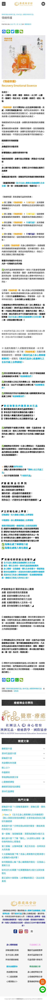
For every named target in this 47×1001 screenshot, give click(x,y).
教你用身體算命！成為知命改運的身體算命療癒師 (23, 571)
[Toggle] (44, 748)
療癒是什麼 (7, 748)
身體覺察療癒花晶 (28, 14)
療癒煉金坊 (27, 24)
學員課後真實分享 (10, 777)
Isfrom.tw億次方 (37, 999)
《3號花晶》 (30, 213)
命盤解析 (6, 772)
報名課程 (42, 982)
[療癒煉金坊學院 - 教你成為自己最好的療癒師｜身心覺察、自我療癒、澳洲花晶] (23, 4)
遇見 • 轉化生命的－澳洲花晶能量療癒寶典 (20, 565)
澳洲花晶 (19, 14)
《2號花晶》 (30, 202)
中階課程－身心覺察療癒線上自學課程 (17, 520)
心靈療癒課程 (8, 781)
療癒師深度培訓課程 (11, 786)
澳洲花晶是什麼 (9, 753)
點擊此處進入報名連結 (16, 547)
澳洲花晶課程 (8, 791)
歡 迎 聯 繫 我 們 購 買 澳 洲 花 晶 (20, 405)
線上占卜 (6, 767)
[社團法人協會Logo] (23, 728)
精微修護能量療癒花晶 (8, 14)
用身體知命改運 (9, 762)
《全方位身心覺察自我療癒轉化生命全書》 (25, 316)
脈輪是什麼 (7, 758)
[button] (4, 4)
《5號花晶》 (30, 222)
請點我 (16, 691)
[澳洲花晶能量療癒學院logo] (23, 715)
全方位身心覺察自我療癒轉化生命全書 (19, 562)
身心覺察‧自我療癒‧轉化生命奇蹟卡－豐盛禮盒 (23, 568)
